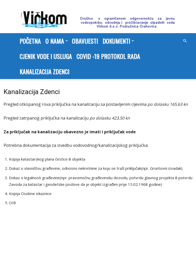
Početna (30, 40)
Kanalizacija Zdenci (44, 71)
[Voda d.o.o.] (98, 17)
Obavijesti (85, 40)
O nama (54, 40)
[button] (185, 41)
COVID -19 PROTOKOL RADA (108, 56)
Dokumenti (116, 40)
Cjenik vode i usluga (46, 56)
